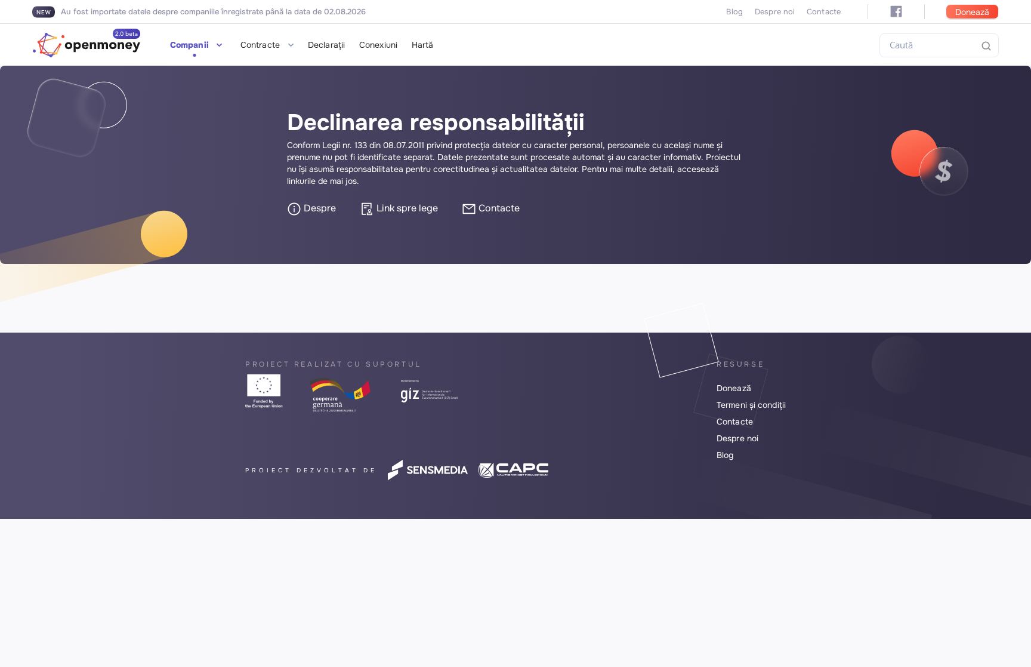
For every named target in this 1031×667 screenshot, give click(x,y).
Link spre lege (406, 208)
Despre (318, 208)
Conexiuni (378, 44)
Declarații (326, 44)
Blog (734, 12)
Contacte (824, 12)
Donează (972, 12)
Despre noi (775, 12)
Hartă (423, 44)
